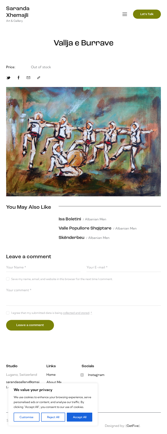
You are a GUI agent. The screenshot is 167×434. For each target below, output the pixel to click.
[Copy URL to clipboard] (38, 78)
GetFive (133, 426)
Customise (26, 417)
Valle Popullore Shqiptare (85, 228)
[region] (53, 404)
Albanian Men (95, 219)
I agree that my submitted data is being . (51, 313)
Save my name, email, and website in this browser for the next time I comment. (62, 279)
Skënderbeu (71, 238)
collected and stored (76, 312)
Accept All (79, 417)
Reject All (53, 417)
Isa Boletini (70, 219)
